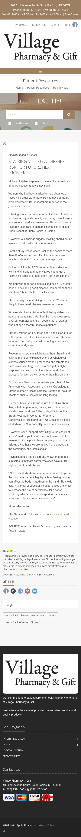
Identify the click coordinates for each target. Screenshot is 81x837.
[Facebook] (75, 24)
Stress (52, 615)
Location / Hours (60, 24)
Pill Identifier (39, 24)
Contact (8, 744)
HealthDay (27, 574)
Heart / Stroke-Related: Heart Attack (24, 615)
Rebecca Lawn (59, 222)
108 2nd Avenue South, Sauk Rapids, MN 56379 (40, 5)
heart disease (19, 185)
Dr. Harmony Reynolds (21, 382)
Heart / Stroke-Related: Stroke (21, 622)
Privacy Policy (11, 755)
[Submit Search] (69, 114)
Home (19, 87)
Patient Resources (38, 87)
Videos (44, 123)
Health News (22, 123)
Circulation (23, 206)
